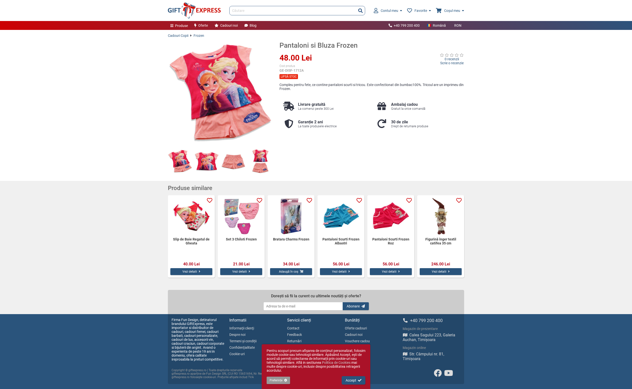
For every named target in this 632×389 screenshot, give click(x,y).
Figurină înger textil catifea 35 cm (440, 241)
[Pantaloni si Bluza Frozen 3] (233, 161)
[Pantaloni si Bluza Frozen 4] (260, 161)
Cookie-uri (237, 354)
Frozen (199, 36)
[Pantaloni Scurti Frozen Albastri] (341, 216)
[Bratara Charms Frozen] (291, 216)
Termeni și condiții (243, 341)
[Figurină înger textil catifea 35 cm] (441, 216)
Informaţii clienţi (241, 328)
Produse (181, 26)
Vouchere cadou (357, 341)
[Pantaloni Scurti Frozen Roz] (391, 216)
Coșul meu (452, 11)
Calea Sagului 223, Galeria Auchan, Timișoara (429, 337)
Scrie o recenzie (452, 63)
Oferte (203, 25)
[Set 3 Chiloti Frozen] (241, 216)
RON (457, 25)
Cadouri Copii (178, 36)
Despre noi (237, 335)
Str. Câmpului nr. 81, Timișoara (423, 356)
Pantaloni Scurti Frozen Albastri (340, 241)
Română (439, 25)
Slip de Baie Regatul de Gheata (191, 241)
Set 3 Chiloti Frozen (241, 239)
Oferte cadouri (356, 328)
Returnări (294, 341)
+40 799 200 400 (407, 25)
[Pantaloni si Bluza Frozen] (220, 93)
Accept (351, 380)
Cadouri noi (229, 25)
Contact (293, 328)
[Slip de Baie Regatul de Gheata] (191, 216)
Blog (253, 25)
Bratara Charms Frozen (291, 239)
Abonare (353, 306)
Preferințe (276, 380)
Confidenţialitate (242, 347)
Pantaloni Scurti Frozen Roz (390, 241)
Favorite (421, 11)
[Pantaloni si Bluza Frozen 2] (207, 161)
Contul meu (389, 11)
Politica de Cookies (336, 363)
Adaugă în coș (288, 271)
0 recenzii (452, 59)
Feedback (294, 335)
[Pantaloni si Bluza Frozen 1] (180, 161)
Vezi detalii (189, 271)
